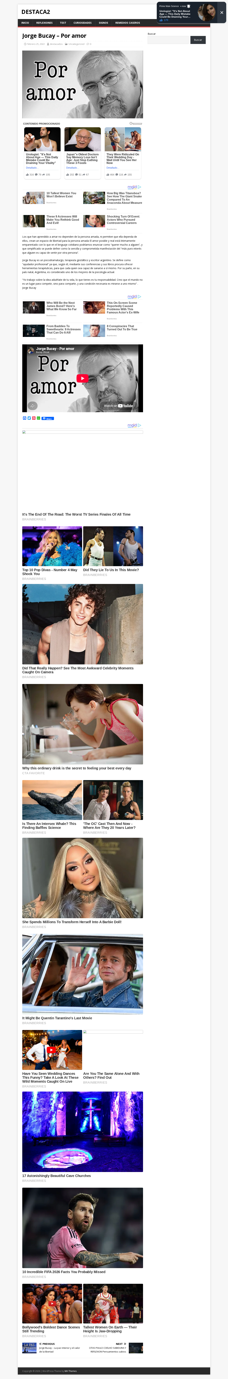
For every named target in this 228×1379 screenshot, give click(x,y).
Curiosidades (83, 22)
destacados (56, 44)
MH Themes (71, 1371)
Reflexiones (44, 22)
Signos (103, 22)
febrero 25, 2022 (36, 44)
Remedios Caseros (127, 22)
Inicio (25, 22)
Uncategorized (76, 44)
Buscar (152, 33)
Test (63, 22)
